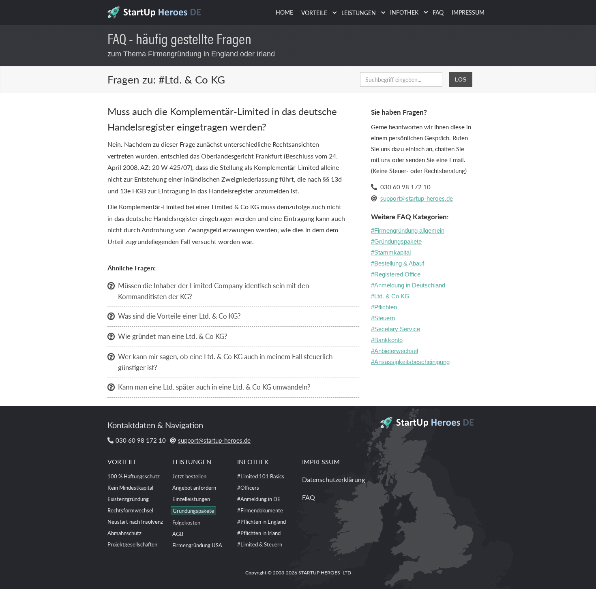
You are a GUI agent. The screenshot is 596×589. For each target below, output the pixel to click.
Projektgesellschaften (132, 544)
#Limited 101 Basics (260, 476)
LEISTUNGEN (191, 461)
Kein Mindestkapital (130, 487)
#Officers (248, 487)
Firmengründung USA (197, 545)
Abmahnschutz (124, 533)
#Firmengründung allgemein (407, 230)
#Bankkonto (387, 339)
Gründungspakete (193, 510)
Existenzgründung (128, 499)
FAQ (438, 12)
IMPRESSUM (468, 12)
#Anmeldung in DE (259, 499)
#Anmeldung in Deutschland (408, 285)
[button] (317, 12)
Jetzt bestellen (189, 476)
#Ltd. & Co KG (390, 296)
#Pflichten (384, 307)
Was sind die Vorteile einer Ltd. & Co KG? (179, 316)
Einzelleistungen (191, 499)
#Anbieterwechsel (394, 350)
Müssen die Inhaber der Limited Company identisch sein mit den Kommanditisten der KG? (213, 291)
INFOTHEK (253, 461)
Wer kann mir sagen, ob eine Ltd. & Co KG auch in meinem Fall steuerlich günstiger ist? (225, 361)
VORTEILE (122, 461)
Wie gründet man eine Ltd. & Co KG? (172, 336)
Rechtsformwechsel (130, 510)
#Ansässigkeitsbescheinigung (410, 361)
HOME (284, 12)
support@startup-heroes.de (416, 198)
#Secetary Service (395, 329)
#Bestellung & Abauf (397, 263)
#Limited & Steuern (259, 544)
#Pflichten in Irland (259, 533)
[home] (157, 10)
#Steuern (383, 318)
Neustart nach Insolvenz (135, 521)
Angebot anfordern (194, 487)
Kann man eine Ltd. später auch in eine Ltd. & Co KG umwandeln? (214, 387)
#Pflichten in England (261, 521)
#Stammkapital (391, 252)
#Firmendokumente (260, 510)
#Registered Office (395, 274)
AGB (177, 534)
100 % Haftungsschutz (133, 476)
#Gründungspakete (396, 241)
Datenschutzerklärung (333, 479)
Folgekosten (186, 522)
